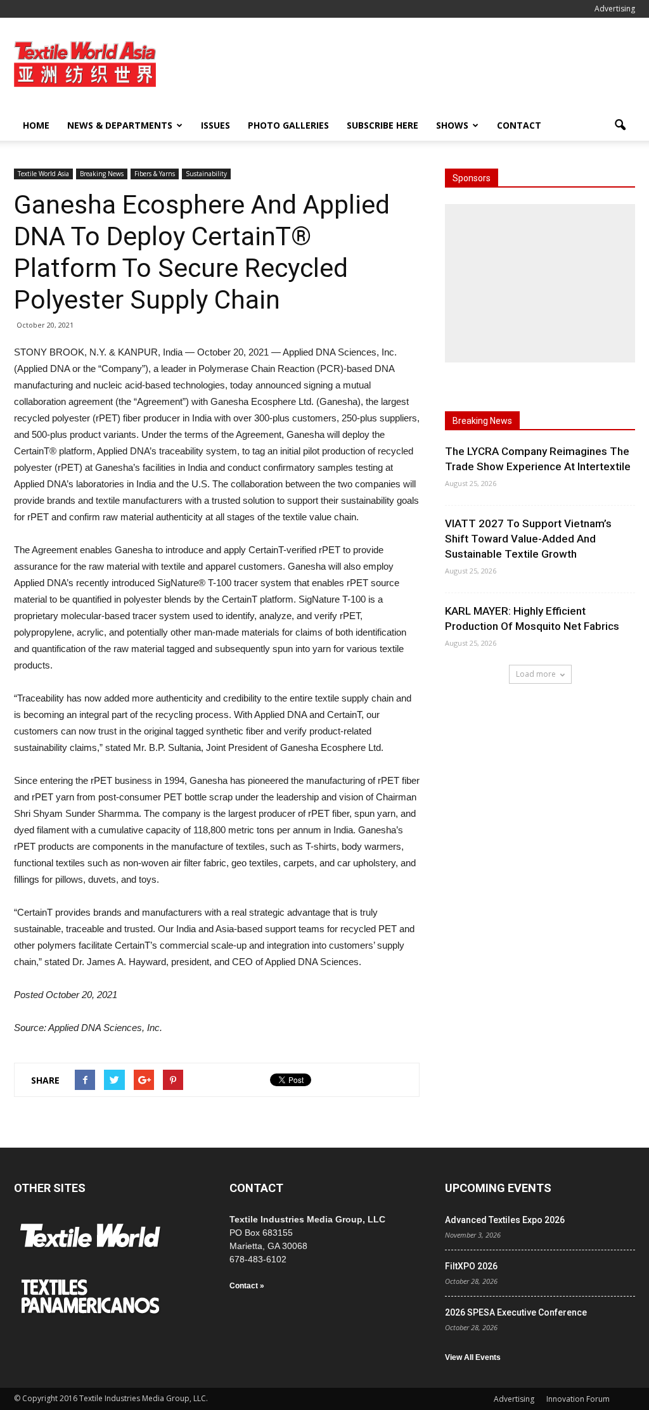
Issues (215, 125)
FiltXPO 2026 (471, 1266)
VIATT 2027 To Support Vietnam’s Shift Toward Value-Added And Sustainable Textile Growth (528, 538)
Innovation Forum (578, 1399)
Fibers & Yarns (154, 173)
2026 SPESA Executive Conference (516, 1312)
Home (36, 125)
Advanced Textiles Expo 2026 (505, 1220)
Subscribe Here (382, 125)
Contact (519, 125)
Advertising (614, 8)
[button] (620, 125)
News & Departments (119, 125)
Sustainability (206, 173)
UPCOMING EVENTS (498, 1187)
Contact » (246, 1285)
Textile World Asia (43, 173)
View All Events (473, 1357)
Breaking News (102, 173)
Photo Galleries (288, 125)
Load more (536, 674)
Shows (452, 125)
